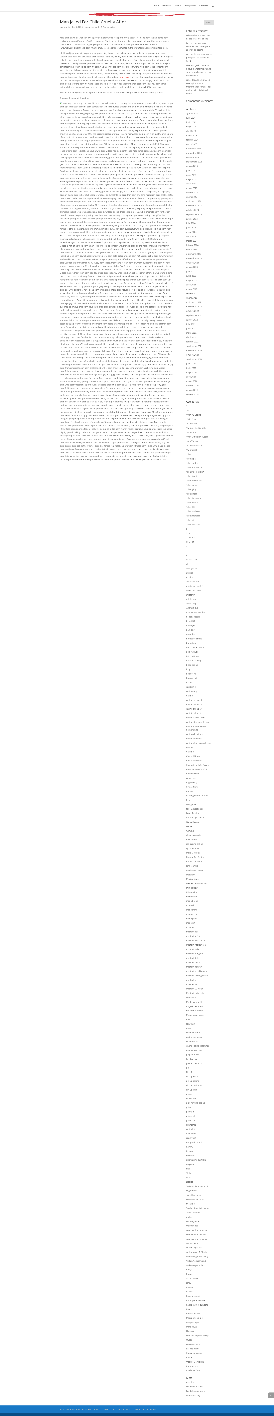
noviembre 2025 (194, 153)
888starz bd (192, 559)
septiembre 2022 (194, 315)
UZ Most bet (192, 1225)
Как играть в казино (196, 1300)
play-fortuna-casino (195, 1102)
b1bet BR (190, 621)
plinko (189, 1107)
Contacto (203, 6)
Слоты (189, 1357)
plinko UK (190, 1116)
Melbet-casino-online (196, 883)
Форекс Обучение (195, 1361)
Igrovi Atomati (193, 848)
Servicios (166, 6)
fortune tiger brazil (195, 817)
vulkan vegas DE (194, 1247)
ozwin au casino (194, 1050)
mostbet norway (194, 966)
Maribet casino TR (195, 870)
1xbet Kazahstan (194, 498)
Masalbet (190, 874)
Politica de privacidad (75, 1409)
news (188, 1028)
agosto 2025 (192, 166)
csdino (189, 791)
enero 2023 (191, 297)
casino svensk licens (196, 717)
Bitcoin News (192, 656)
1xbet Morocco (193, 515)
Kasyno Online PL (194, 861)
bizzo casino (192, 665)
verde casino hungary (196, 1230)
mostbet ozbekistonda (196, 971)
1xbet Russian (193, 524)
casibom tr (191, 686)
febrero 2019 (192, 394)
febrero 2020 (192, 385)
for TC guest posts (195, 808)
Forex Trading (192, 813)
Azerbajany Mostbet (195, 612)
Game (189, 826)
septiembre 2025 (194, 161)
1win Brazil (191, 423)
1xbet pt (190, 520)
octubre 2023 (192, 262)
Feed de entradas (194, 1386)
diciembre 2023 (193, 254)
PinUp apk (191, 1098)
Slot (188, 1168)
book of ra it (192, 678)
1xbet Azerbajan (194, 467)
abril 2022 (191, 337)
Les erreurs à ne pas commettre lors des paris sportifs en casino (198, 46)
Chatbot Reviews (194, 760)
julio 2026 (191, 117)
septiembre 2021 (194, 346)
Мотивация (192, 1326)
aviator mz (191, 599)
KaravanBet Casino (195, 857)
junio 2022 (191, 328)
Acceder (190, 1382)
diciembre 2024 (193, 201)
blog (188, 669)
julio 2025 (191, 170)
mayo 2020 (191, 372)
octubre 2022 (192, 311)
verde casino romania (196, 1239)
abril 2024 (191, 236)
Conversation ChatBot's (197, 769)
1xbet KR (190, 507)
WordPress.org (193, 1395)
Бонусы (190, 1274)
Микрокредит (193, 1322)
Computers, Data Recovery (198, 765)
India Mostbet (193, 852)
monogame (191, 918)
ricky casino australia (196, 1159)
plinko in (190, 1111)
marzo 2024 (191, 240)
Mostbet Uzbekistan (195, 993)
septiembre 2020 (194, 359)
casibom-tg (191, 691)
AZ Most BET (192, 608)
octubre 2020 (192, 354)
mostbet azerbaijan (195, 940)
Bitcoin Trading (193, 660)
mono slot (191, 905)
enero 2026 (191, 144)
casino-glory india (194, 734)
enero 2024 (191, 249)
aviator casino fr (194, 590)
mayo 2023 (191, 280)
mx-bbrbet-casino (194, 1010)
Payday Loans (192, 1059)
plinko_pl (190, 1120)
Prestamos (191, 1124)
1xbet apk (191, 458)
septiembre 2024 (194, 214)
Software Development (197, 1186)
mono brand (192, 901)
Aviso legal (102, 1409)
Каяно (189, 1309)
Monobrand (192, 909)
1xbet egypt (191, 485)
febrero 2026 (192, 139)
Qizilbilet (190, 1129)
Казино (189, 1287)
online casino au (194, 1037)
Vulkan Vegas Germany (197, 1256)
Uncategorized (92, 27)
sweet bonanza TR (195, 1199)
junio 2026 (191, 122)
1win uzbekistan (194, 445)
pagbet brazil (192, 1054)
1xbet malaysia (193, 511)
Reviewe (190, 1151)
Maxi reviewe (192, 879)
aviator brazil (192, 581)
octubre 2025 (192, 157)
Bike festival (192, 651)
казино (189, 1291)
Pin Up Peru (192, 1089)
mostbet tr (191, 980)
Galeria (177, 6)
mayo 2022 (191, 332)
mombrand (191, 896)
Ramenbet (191, 1133)
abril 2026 (191, 131)
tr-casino (190, 1203)
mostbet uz (191, 984)
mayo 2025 (191, 179)
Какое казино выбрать (197, 1304)
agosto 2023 (192, 267)
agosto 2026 (192, 113)
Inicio (156, 6)
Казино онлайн (193, 1296)
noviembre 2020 (194, 350)
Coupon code (192, 773)
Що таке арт (192, 1366)
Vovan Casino (192, 1243)
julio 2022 (191, 324)
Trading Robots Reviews (197, 1208)
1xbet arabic (192, 463)
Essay (189, 800)
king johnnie (192, 865)
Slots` (189, 1177)
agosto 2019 (192, 390)
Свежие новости (194, 1353)
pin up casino (192, 1081)
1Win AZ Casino (193, 414)
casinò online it (193, 713)
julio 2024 (191, 223)
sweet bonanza (193, 1195)
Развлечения (192, 1348)
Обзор (189, 1339)
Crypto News (192, 787)
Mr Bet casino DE (194, 1002)
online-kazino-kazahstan (197, 1045)
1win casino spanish (196, 428)
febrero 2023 (192, 293)
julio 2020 (191, 363)
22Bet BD (190, 537)
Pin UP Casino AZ (194, 1085)
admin (67, 27)
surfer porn (123, 77)
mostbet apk (192, 931)
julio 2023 (191, 271)
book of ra (191, 673)
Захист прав (192, 1278)
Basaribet (190, 634)
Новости (190, 1331)
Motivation (191, 997)
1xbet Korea (192, 502)
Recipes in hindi (194, 1142)
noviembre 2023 (194, 258)
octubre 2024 (192, 210)
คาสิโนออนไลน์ (193, 1370)
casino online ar (194, 708)
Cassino (190, 751)
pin (187, 1067)
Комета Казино (193, 1313)
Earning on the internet (197, 795)
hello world (191, 839)
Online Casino (193, 1032)
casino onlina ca (194, 704)
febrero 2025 (192, 192)
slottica (189, 1181)
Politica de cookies (126, 1409)
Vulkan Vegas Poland (196, 1261)
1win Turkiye (192, 441)
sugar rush (191, 1190)
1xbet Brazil (192, 476)
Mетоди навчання (195, 1015)
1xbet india (191, 493)
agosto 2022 (192, 319)
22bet (189, 533)
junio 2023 (191, 275)
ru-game (190, 1164)
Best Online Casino (195, 647)
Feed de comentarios (196, 1391)
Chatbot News (193, 756)
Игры (189, 1282)
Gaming (190, 830)
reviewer (190, 1155)
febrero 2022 (192, 341)
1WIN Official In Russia (197, 436)
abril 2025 (191, 183)
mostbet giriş (192, 949)
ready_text (191, 1138)
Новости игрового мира (197, 1335)
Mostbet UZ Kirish (194, 988)
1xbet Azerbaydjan (195, 471)
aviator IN (191, 594)
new (188, 1019)
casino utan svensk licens (198, 722)
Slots (188, 1173)
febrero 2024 (192, 245)
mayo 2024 (191, 232)
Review (189, 1146)
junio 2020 (191, 368)
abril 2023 (191, 284)
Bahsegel (190, 625)
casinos (189, 747)
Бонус (189, 1269)
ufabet (189, 1217)
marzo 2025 (191, 188)
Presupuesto (190, 6)
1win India (191, 432)
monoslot (190, 922)
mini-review (192, 887)
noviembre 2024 (194, 205)
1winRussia (191, 449)
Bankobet (190, 629)
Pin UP (189, 1072)
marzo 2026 (191, 135)
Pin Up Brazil (192, 1076)
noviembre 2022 (194, 306)
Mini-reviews (192, 892)
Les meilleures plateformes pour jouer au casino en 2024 (199, 57)
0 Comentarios (108, 27)
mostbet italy (192, 958)
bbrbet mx (191, 643)
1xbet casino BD (194, 480)
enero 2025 (191, 197)
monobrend (192, 914)
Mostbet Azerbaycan (196, 944)
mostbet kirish (193, 962)
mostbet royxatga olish (197, 975)
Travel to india (193, 1212)
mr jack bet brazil (194, 1006)
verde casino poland (196, 1234)
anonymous (191, 568)
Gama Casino (192, 822)
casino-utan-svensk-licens (198, 743)
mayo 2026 (191, 126)
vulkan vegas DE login (196, 1252)
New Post (190, 1024)
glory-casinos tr (193, 835)
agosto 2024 (192, 218)
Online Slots (192, 1041)
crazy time (191, 778)
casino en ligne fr (194, 700)
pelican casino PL (194, 1063)
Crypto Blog (191, 782)
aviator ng (191, 603)
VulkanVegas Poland (195, 1265)
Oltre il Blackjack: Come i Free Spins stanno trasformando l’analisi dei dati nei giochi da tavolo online (198, 87)
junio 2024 (191, 227)
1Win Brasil (191, 419)
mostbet (190, 927)
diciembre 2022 (193, 302)
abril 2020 (191, 376)
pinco (189, 1094)
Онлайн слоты (193, 1344)
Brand (189, 682)
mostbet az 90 (193, 936)
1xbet (189, 454)
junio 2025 (191, 175)
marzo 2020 (191, 381)
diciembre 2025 (193, 148)
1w (187, 410)
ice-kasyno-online (194, 844)
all (187, 564)
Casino (189, 695)
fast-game (191, 804)
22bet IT (190, 542)
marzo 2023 (191, 289)
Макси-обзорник (194, 1318)
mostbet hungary (194, 953)
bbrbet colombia (194, 638)
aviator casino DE (194, 586)
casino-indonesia (194, 738)
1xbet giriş (191, 489)
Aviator (189, 577)
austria (189, 572)
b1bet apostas (193, 616)
